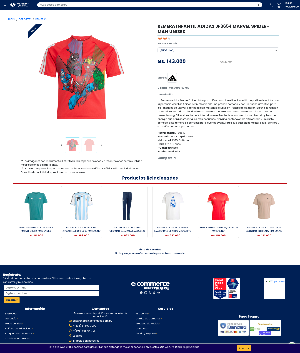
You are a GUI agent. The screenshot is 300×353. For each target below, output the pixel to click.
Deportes (25, 19)
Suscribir (12, 300)
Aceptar (244, 348)
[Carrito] (273, 4)
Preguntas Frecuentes (18, 333)
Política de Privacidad (18, 328)
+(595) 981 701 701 (84, 331)
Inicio (11, 19)
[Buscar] (259, 4)
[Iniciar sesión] (280, 5)
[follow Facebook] (141, 292)
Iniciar (288, 3)
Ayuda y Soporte (146, 333)
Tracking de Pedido (147, 323)
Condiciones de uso (17, 338)
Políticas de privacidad (185, 347)
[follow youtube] (158, 292)
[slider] (164, 38)
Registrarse (292, 6)
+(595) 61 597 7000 (84, 326)
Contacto (142, 328)
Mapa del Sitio (13, 323)
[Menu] (4, 5)
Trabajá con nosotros (86, 341)
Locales (77, 336)
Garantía (10, 318)
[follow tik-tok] (154, 292)
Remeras (41, 19)
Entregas (10, 313)
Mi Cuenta (142, 313)
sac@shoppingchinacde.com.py (92, 321)
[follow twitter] (150, 292)
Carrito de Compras (148, 318)
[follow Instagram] (145, 292)
